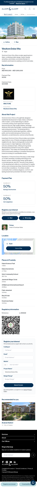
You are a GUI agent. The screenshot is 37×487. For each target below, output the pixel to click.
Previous (4, 411)
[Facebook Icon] (3, 462)
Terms (25, 389)
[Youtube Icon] (11, 462)
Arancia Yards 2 (7, 423)
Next (32, 411)
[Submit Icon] (32, 455)
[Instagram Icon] (7, 462)
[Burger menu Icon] (34, 9)
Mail (11, 218)
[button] (29, 9)
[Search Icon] (25, 9)
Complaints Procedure (8, 468)
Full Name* (7, 347)
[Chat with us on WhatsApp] (33, 482)
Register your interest (9, 484)
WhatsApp (28, 218)
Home (16, 14)
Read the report (20, 3)
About (4, 438)
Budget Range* (8, 376)
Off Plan (22, 14)
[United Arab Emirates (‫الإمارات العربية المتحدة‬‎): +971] (6, 365)
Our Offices (6, 441)
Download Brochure (27, 484)
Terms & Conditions (21, 468)
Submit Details (18, 385)
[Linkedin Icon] (15, 462)
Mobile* (6, 361)
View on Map (18, 248)
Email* (6, 354)
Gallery (7, 42)
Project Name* (8, 368)
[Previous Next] (18, 411)
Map (17, 42)
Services (5, 434)
